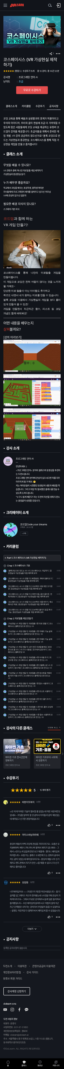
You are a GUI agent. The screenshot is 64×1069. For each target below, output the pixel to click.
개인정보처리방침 (12, 972)
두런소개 (7, 966)
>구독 (24, 533)
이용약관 (22, 966)
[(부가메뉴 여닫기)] (58, 53)
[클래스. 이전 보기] (2, 753)
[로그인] (58, 5)
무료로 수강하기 (32, 90)
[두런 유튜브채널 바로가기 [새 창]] (6, 1009)
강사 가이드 (32, 972)
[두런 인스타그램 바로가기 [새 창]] (14, 1009)
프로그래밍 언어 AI (28, 77)
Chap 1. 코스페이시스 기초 (18, 565)
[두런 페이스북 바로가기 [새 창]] (21, 1009)
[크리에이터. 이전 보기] (2, 529)
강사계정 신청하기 (16, 991)
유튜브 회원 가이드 (12, 978)
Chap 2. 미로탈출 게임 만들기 (20, 618)
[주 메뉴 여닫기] (5, 5)
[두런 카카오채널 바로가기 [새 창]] (28, 1009)
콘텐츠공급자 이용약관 (43, 966)
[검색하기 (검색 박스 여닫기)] (50, 5)
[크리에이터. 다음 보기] (61, 529)
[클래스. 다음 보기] (61, 753)
